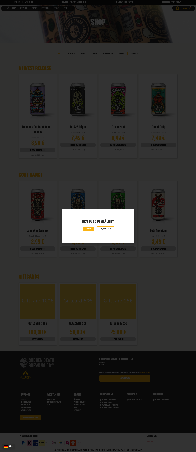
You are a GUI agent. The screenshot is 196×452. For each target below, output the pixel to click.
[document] (98, 226)
